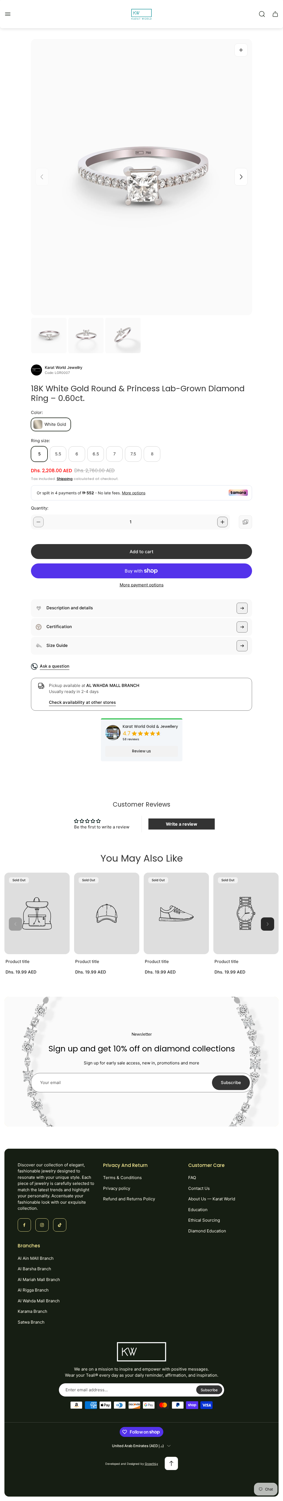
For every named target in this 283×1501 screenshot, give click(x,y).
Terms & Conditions (122, 1177)
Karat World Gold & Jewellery (150, 726)
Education (198, 1209)
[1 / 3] (49, 335)
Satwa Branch (31, 1322)
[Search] (262, 14)
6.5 (96, 453)
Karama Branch (32, 1311)
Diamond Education (207, 1231)
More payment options (142, 584)
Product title (18, 961)
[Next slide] (241, 177)
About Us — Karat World (211, 1198)
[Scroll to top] (171, 1463)
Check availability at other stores (82, 702)
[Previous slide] (42, 177)
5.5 (58, 453)
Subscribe (231, 1082)
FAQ (192, 1177)
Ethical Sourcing (204, 1220)
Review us (141, 751)
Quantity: (39, 508)
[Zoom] (241, 50)
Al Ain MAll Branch (36, 1258)
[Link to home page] (141, 1352)
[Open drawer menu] (7, 14)
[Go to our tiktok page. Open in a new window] (59, 1225)
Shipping (65, 478)
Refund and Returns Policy (129, 1198)
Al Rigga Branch (33, 1290)
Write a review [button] (181, 824)
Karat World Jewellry (63, 367)
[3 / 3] (123, 335)
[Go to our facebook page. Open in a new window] (24, 1225)
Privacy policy (116, 1188)
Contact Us (199, 1188)
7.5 (133, 453)
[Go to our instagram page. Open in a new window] (42, 1225)
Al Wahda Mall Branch (39, 1300)
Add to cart (141, 551)
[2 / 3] (86, 335)
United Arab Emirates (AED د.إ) (138, 1446)
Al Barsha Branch (34, 1268)
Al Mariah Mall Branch (39, 1279)
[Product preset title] (37, 913)
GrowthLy (151, 1464)
